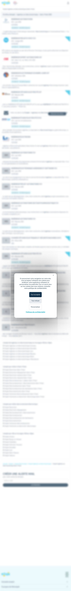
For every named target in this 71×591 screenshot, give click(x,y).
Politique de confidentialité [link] (35, 312)
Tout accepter (35, 295)
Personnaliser (35, 307)
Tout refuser (35, 301)
